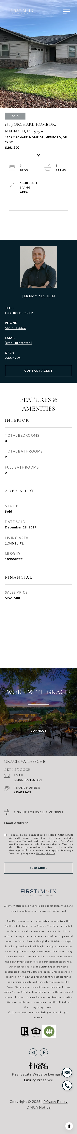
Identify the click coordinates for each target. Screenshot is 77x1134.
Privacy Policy (45, 853)
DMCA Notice (38, 1107)
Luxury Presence (38, 1080)
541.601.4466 (15, 328)
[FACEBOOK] (44, 1052)
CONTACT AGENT (38, 370)
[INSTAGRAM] (33, 1052)
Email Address (16, 823)
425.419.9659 (22, 792)
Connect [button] (38, 730)
